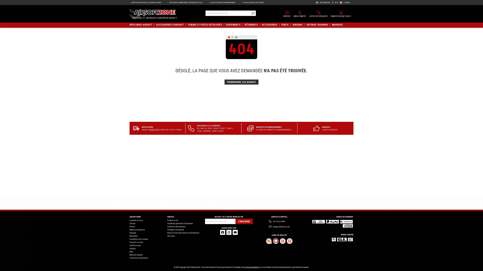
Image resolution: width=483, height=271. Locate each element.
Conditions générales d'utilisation (180, 223)
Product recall (172, 220)
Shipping (133, 233)
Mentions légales (136, 255)
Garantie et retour (136, 242)
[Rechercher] (253, 13)
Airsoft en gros (135, 245)
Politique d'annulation (175, 229)
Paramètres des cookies (139, 239)
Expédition (153, 129)
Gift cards (171, 236)
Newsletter (134, 236)
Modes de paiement (137, 229)
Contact (132, 223)
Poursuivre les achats (241, 82)
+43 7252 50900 (279, 221)
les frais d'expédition (252, 267)
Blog (131, 251)
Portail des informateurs (139, 258)
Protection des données (176, 226)
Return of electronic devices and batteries (183, 233)
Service (132, 226)
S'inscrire (244, 221)
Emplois (133, 248)
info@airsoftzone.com (281, 226)
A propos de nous (136, 220)
